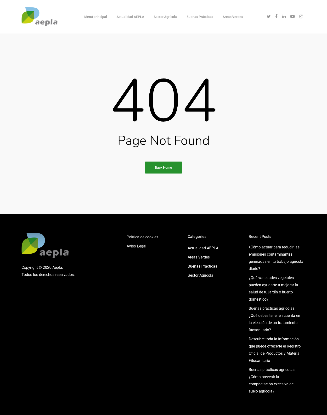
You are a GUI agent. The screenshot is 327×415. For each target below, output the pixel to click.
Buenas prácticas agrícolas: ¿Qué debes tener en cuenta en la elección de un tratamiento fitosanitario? (274, 319)
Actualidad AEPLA (130, 16)
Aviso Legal (136, 246)
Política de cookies (142, 237)
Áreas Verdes (233, 16)
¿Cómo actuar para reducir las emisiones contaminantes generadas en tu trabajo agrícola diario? (276, 258)
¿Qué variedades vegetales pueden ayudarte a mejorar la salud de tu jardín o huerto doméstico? (273, 288)
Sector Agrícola (165, 16)
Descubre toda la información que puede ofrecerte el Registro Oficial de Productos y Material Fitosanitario (275, 350)
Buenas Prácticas (199, 16)
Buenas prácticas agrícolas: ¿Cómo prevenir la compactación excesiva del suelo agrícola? (272, 380)
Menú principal (95, 16)
